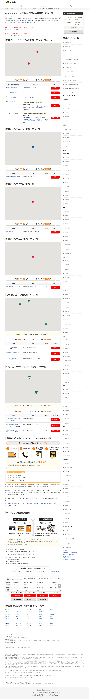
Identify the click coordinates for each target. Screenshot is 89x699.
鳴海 (40, 621)
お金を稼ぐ (53, 640)
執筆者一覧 (53, 692)
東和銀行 (66, 223)
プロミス (66, 116)
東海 (28, 618)
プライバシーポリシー (51, 694)
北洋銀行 (66, 161)
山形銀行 (66, 191)
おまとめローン (68, 67)
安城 (6, 609)
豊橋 (51, 618)
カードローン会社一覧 (19, 6)
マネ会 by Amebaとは (33, 692)
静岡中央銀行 (67, 311)
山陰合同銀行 (67, 402)
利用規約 (35, 694)
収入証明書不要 (78, 17)
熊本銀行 (66, 488)
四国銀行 (66, 430)
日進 (51, 623)
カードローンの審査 (69, 93)
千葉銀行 (66, 249)
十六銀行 (66, 303)
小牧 (17, 616)
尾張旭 (40, 611)
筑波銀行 (66, 219)
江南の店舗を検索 (17, 599)
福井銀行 (66, 281)
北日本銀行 (67, 174)
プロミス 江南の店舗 (13, 87)
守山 (51, 625)
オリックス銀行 (68, 547)
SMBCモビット (68, 104)
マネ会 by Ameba (13, 670)
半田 (6, 625)
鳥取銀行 (66, 397)
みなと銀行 (67, 377)
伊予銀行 (66, 443)
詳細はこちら (55, 118)
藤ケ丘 (18, 625)
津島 (6, 618)
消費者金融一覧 (9, 636)
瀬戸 (51, 616)
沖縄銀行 (66, 518)
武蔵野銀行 (67, 245)
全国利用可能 (68, 22)
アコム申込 (42, 595)
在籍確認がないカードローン (71, 59)
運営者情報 (41, 692)
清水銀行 (66, 319)
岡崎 (28, 611)
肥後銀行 (66, 492)
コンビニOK (77, 24)
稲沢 (51, 609)
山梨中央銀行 (67, 286)
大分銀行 (66, 497)
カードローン (12, 8)
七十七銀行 (67, 178)
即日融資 (53, 643)
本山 (28, 625)
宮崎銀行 (66, 505)
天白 (17, 618)
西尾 (40, 623)
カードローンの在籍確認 (70, 80)
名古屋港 (7, 623)
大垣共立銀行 (67, 298)
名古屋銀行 (67, 324)
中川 (51, 621)
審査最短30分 (78, 22)
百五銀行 (66, 348)
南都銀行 (66, 382)
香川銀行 (66, 451)
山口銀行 (66, 423)
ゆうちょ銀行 (67, 141)
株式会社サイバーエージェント (32, 683)
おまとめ (67, 24)
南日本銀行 (67, 513)
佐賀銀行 (66, 471)
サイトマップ (48, 695)
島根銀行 (66, 393)
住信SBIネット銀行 (69, 539)
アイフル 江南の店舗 (13, 92)
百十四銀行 (67, 455)
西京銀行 (66, 419)
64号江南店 (26, 92)
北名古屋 (52, 614)
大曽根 (18, 611)
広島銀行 (66, 414)
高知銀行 (66, 434)
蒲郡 (40, 614)
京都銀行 (66, 344)
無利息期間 (77, 19)
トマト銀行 (67, 410)
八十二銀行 (67, 290)
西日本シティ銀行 (68, 467)
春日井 (18, 614)
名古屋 (29, 623)
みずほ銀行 (67, 137)
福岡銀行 (66, 463)
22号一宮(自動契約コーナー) (30, 106)
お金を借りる (67, 42)
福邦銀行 (66, 373)
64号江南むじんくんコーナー (30, 97)
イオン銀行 (67, 543)
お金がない (58, 640)
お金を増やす (35, 640)
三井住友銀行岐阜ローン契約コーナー (32, 117)
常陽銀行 (66, 215)
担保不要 (67, 19)
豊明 (6, 621)
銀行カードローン (68, 50)
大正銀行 (66, 369)
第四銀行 (66, 260)
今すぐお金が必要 (20, 640)
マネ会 (6, 8)
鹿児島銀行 (67, 501)
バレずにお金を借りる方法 (11, 640)
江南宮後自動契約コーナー (29, 87)
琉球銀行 (66, 522)
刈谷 (28, 614)
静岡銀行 (66, 307)
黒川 (6, 616)
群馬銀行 (66, 228)
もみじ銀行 (67, 406)
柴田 (40, 616)
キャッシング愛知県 (32, 8)
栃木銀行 (66, 236)
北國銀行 (66, 273)
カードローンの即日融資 (70, 63)
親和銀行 (66, 484)
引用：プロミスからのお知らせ (13, 35)
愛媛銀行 (66, 439)
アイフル (66, 108)
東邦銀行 (66, 203)
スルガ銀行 (67, 315)
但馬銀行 (66, 365)
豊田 (40, 618)
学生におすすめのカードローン (71, 88)
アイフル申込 (29, 595)
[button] (37, 52)
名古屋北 (18, 623)
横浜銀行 (66, 211)
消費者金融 (67, 46)
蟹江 (6, 614)
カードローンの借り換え (70, 71)
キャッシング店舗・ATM (69, 6)
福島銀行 (66, 199)
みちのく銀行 (67, 170)
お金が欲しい (47, 640)
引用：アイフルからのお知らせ (13, 29)
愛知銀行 (66, 328)
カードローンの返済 (69, 76)
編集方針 (58, 692)
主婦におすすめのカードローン (71, 84)
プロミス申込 (17, 595)
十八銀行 (66, 480)
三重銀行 (66, 339)
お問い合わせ (55, 695)
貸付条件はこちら (15, 655)
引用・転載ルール (41, 694)
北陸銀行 (66, 277)
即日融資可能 (68, 17)
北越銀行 (66, 265)
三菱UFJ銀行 (67, 129)
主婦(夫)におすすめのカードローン (12, 647)
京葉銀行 (66, 240)
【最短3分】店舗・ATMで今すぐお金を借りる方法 (23, 20)
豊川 (17, 621)
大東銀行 (66, 195)
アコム (66, 112)
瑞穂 (40, 625)
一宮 (6, 611)
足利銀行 (66, 232)
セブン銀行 (67, 534)
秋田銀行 (66, 182)
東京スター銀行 (68, 253)
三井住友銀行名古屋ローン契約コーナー (33, 120)
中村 (28, 621)
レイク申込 (55, 595)
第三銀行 (66, 352)
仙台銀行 (66, 187)
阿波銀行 (66, 447)
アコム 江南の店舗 (12, 97)
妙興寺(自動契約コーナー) (14, 352)
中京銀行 (66, 332)
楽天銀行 (66, 530)
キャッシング (67, 55)
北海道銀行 (67, 157)
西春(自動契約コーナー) (41, 107)
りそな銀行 (67, 146)
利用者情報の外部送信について (38, 695)
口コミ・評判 (44, 6)
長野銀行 (66, 294)
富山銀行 (66, 269)
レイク (66, 121)
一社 (28, 609)
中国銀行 (66, 389)
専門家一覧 (47, 692)
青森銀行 (66, 165)
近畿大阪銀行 (67, 361)
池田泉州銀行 (67, 356)
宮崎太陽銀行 (67, 509)
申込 (55, 88)
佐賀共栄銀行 (67, 475)
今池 (40, 609)
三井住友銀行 (67, 133)
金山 (51, 611)
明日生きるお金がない (28, 640)
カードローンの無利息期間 (11, 643)
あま (17, 609)
